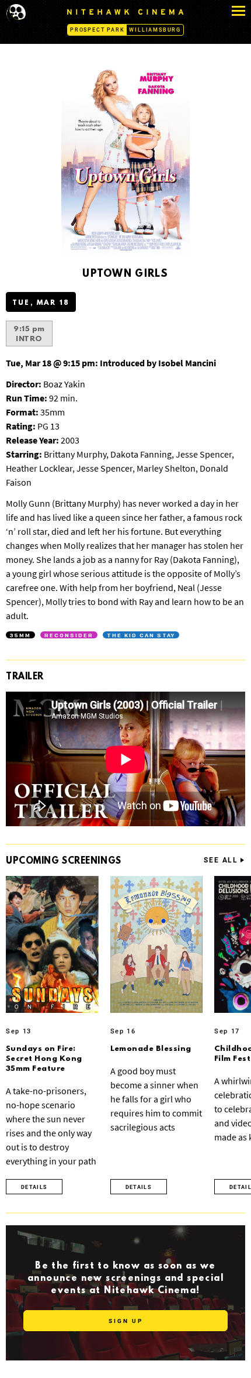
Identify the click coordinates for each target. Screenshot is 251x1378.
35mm (20, 634)
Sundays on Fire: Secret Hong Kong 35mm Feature (44, 1058)
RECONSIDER (68, 634)
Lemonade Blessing (150, 1048)
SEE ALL (221, 860)
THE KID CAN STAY (141, 634)
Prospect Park (97, 30)
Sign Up (126, 1321)
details (34, 1187)
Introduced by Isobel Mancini (111, 363)
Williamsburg (155, 30)
